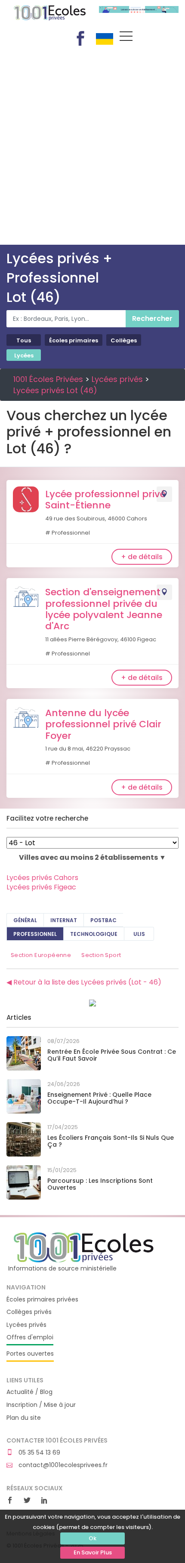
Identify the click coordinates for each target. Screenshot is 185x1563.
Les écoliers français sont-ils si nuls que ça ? (110, 1141)
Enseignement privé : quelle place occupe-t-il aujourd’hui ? (99, 1098)
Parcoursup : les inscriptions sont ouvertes (100, 1184)
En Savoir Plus (93, 1552)
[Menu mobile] (126, 37)
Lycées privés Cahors (42, 878)
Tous (23, 340)
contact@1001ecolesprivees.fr (62, 1465)
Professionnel (35, 934)
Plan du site (23, 1418)
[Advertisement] (92, 147)
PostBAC (103, 920)
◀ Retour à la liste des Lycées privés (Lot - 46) (83, 982)
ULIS (139, 934)
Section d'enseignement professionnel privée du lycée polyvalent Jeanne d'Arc (103, 609)
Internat (63, 920)
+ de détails (142, 557)
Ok (92, 1538)
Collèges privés (29, 1312)
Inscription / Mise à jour (41, 1405)
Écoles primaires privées (42, 1299)
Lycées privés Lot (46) (55, 390)
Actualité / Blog (29, 1392)
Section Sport (101, 955)
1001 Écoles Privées (46, 16)
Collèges (124, 340)
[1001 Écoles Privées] (84, 1247)
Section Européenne (41, 955)
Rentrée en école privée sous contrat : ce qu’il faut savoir (111, 1055)
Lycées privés (117, 379)
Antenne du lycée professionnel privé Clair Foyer (103, 724)
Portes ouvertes (30, 1354)
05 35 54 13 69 (38, 1453)
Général (25, 920)
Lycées (24, 355)
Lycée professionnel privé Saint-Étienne (105, 499)
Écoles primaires (73, 340)
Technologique (93, 934)
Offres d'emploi (29, 1337)
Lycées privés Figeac (41, 887)
